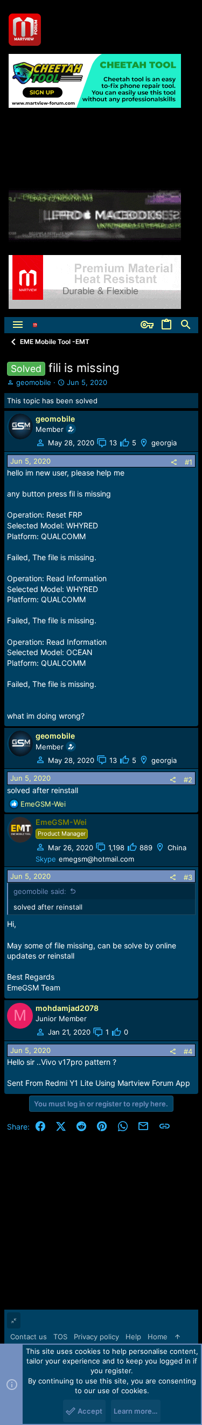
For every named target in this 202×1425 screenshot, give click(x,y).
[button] (18, 325)
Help (133, 1336)
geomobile (33, 382)
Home (158, 1336)
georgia (164, 442)
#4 (188, 1051)
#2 (188, 779)
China (177, 847)
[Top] (177, 1336)
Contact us (28, 1336)
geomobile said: (39, 891)
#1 (188, 462)
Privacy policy (96, 1336)
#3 (188, 877)
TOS (60, 1336)
